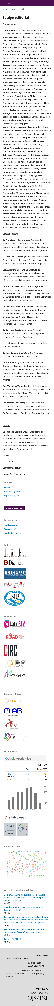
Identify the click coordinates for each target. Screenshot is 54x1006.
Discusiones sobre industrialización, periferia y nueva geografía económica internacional (25, 930)
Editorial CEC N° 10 (12, 939)
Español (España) (12, 495)
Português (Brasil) (12, 491)
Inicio (5, 9)
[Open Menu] (3, 3)
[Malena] (14, 677)
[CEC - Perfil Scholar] (26, 810)
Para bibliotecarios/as (13, 533)
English (7, 487)
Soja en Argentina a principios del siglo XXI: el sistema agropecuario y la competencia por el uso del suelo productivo (26, 897)
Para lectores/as (11, 525)
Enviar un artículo (14, 508)
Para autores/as (10, 529)
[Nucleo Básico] (14, 605)
